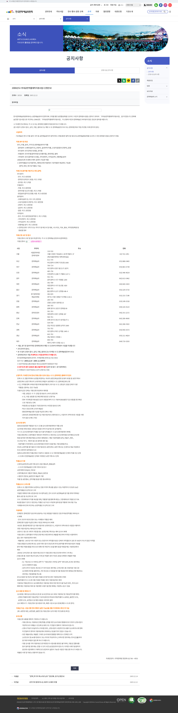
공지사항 (42, 70)
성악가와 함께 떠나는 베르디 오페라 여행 (43, 682)
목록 (74, 668)
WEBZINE (149, 5)
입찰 (148, 86)
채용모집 (150, 81)
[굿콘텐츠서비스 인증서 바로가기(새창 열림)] (155, 699)
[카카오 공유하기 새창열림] (128, 81)
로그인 (106, 5)
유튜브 (170, 5)
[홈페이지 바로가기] (8, 19)
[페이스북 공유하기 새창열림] (133, 81)
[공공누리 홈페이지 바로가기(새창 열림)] (121, 699)
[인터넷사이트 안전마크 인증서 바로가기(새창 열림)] (131, 698)
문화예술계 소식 (152, 97)
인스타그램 (165, 5)
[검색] (165, 12)
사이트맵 (71, 698)
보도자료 (150, 91)
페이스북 (161, 5)
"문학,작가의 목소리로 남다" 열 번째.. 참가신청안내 (46, 676)
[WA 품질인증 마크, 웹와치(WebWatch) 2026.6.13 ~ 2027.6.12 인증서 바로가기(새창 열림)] (142, 698)
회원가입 (113, 5)
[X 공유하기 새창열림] (119, 81)
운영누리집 (129, 5)
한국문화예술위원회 (20, 12)
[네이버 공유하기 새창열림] (124, 81)
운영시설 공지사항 (107, 70)
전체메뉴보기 (170, 12)
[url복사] (138, 81)
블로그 (156, 5)
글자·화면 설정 (95, 5)
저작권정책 (34, 698)
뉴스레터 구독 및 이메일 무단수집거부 (53, 698)
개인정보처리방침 (22, 698)
